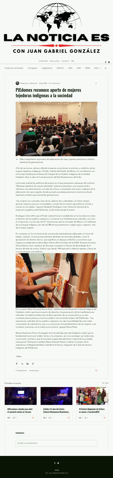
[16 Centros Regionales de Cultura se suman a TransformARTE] (92, 396)
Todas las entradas (14, 68)
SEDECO (60, 68)
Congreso (32, 68)
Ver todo (105, 383)
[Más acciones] (96, 83)
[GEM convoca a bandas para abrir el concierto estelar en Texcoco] (21, 396)
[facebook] (106, 62)
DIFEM (87, 68)
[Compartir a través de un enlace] (33, 364)
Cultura (18, 356)
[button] (106, 68)
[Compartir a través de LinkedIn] (27, 364)
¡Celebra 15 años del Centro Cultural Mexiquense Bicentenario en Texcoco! (56, 410)
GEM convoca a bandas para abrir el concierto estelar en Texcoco (20, 410)
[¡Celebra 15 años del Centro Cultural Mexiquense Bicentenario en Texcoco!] (57, 396)
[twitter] (109, 62)
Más (96, 68)
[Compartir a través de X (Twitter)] (22, 364)
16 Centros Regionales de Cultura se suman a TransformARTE (92, 410)
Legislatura (47, 68)
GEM (70, 68)
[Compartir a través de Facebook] (17, 364)
